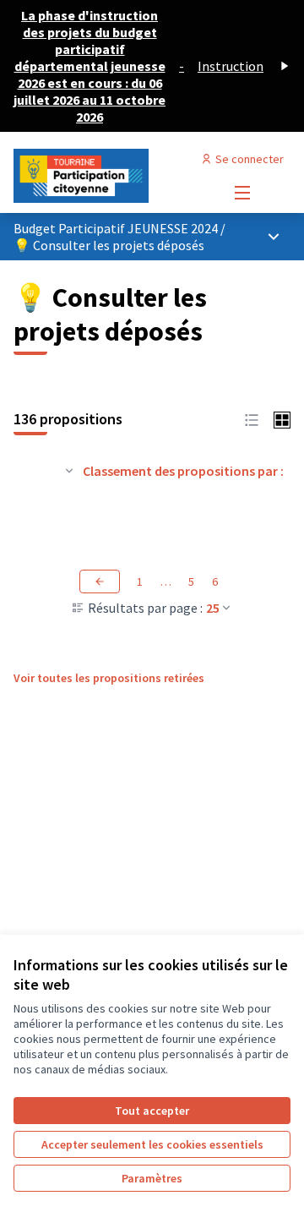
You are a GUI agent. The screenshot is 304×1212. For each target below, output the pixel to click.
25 (213, 607)
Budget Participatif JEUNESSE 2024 (117, 228)
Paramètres (152, 1178)
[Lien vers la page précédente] (99, 581)
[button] (251, 418)
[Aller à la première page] (116, 176)
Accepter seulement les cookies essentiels (152, 1144)
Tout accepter (152, 1110)
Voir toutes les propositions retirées (109, 677)
